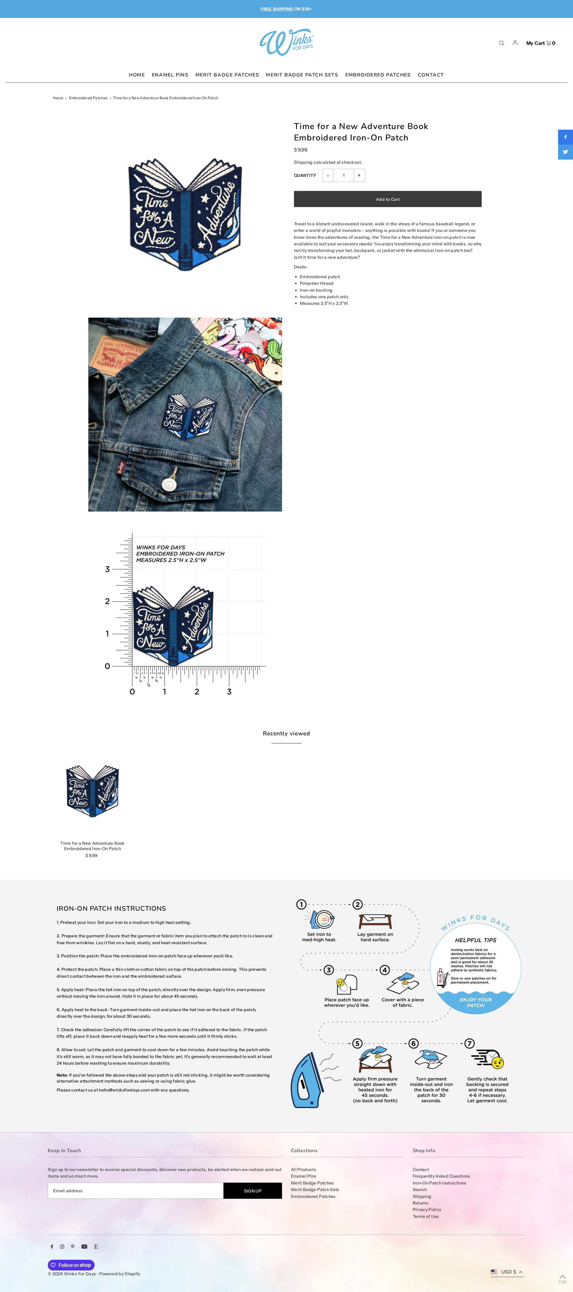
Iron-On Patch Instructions (439, 1183)
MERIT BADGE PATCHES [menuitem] (227, 75)
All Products (303, 1169)
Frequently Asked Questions (441, 1176)
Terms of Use (426, 1216)
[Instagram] (62, 1247)
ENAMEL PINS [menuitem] (170, 75)
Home (58, 98)
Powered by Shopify (119, 1273)
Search (420, 1189)
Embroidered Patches (88, 98)
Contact (421, 1169)
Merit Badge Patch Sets (315, 1189)
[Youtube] (84, 1247)
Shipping (303, 162)
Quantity (305, 175)
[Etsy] (96, 1247)
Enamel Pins (303, 1176)
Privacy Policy (427, 1209)
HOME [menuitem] (137, 75)
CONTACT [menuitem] (431, 75)
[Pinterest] (72, 1247)
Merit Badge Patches (312, 1183)
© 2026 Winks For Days (72, 1273)
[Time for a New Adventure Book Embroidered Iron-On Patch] (92, 791)
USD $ (508, 1272)
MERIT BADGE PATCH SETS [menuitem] (302, 75)
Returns (420, 1203)
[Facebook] (52, 1247)
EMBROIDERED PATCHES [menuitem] (378, 75)
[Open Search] (501, 42)
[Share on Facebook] (565, 137)
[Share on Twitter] (565, 152)
